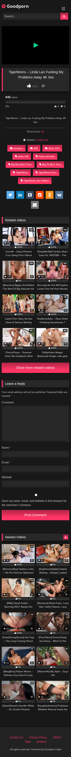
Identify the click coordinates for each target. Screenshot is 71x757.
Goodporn (17, 6)
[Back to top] (60, 746)
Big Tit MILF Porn (51, 164)
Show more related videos (35, 367)
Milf (36, 148)
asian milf (23, 156)
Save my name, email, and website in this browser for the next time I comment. (34, 503)
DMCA (57, 737)
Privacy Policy (38, 737)
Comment (8, 402)
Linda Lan (42, 139)
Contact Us (16, 737)
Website (7, 477)
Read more (34, 131)
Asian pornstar (46, 156)
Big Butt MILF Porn (21, 164)
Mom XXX (54, 148)
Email (6, 462)
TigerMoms (22, 172)
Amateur (18, 148)
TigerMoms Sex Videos (36, 180)
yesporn (42, 741)
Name (6, 447)
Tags (28, 741)
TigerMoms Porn (47, 172)
